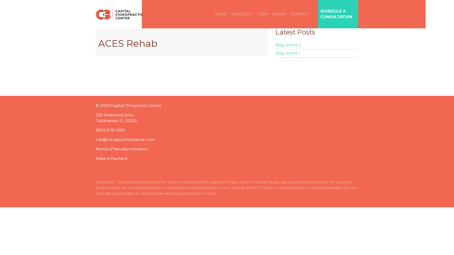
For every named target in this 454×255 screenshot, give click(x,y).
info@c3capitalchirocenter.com (125, 139)
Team (262, 14)
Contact (299, 14)
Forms (279, 14)
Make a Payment (112, 158)
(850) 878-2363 (110, 130)
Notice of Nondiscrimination (122, 149)
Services (240, 14)
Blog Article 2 (288, 45)
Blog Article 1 (287, 53)
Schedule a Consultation (336, 14)
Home (221, 14)
